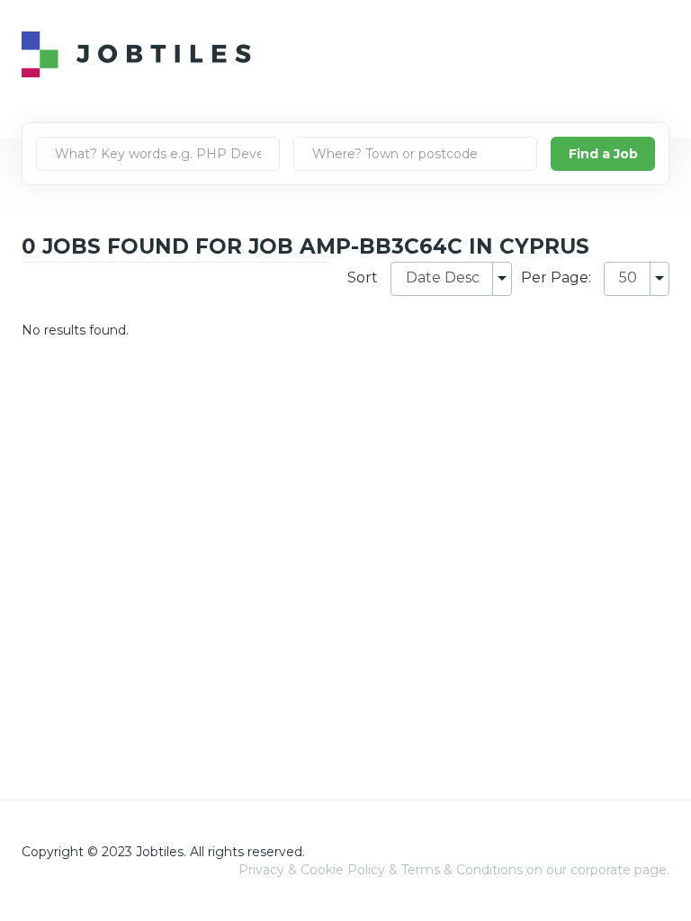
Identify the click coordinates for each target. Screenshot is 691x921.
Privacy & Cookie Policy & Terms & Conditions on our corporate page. (453, 870)
